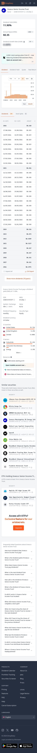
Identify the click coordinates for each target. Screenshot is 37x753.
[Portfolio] (30, 3)
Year (24, 104)
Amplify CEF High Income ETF (19, 490)
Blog (21, 679)
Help (3, 701)
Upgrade (18, 528)
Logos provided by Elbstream (11, 739)
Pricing (4, 689)
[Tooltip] (11, 357)
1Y (15, 79)
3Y (19, 79)
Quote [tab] (24, 70)
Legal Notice (24, 693)
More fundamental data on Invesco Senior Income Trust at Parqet (19, 370)
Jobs (21, 675)
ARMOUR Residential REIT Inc (19, 413)
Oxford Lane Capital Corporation (21, 426)
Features (5, 693)
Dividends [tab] (7, 114)
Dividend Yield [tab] (14, 70)
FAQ (3, 697)
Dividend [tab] (4, 70)
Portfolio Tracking (8, 675)
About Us (23, 671)
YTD (11, 79)
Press (22, 683)
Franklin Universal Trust (18, 466)
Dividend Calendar (8, 671)
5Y (22, 79)
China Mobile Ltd (15, 439)
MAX (27, 79)
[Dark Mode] (26, 3)
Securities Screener (9, 679)
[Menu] (34, 3)
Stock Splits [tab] (21, 114)
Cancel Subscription (9, 705)
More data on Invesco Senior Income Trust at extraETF (19, 374)
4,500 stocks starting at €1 (15, 361)
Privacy (22, 697)
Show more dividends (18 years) (18, 278)
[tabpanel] (18, 91)
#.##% (7, 44)
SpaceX (11, 432)
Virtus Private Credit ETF (19, 504)
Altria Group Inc (15, 406)
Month (30, 104)
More (18, 353)
